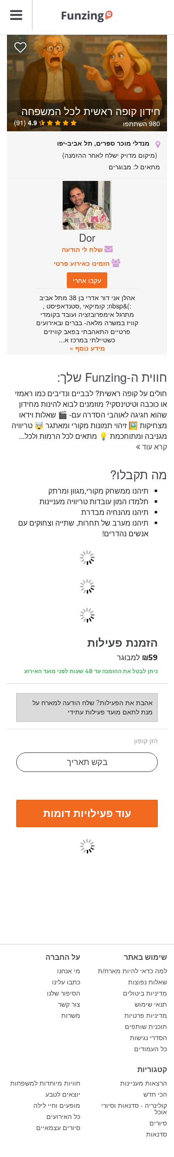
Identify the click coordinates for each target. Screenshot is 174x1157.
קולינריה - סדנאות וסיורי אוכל (134, 1109)
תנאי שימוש (151, 1004)
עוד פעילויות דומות (87, 812)
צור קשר (69, 1004)
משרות (70, 1015)
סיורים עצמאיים (58, 1127)
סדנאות (156, 1134)
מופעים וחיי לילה (56, 1105)
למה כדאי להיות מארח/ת (132, 971)
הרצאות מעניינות (143, 1083)
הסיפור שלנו (63, 993)
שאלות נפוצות (147, 982)
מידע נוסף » (87, 348)
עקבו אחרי (87, 280)
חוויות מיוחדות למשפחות (45, 1083)
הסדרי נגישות (148, 1037)
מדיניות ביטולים (145, 993)
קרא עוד (153, 446)
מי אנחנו (68, 971)
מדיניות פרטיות (145, 1015)
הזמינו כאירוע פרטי (82, 263)
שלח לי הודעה (83, 249)
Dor (87, 237)
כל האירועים (63, 1116)
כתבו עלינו (66, 982)
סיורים (158, 1123)
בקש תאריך (87, 762)
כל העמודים (150, 1049)
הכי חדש (155, 1094)
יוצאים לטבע (62, 1094)
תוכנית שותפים (146, 1026)
